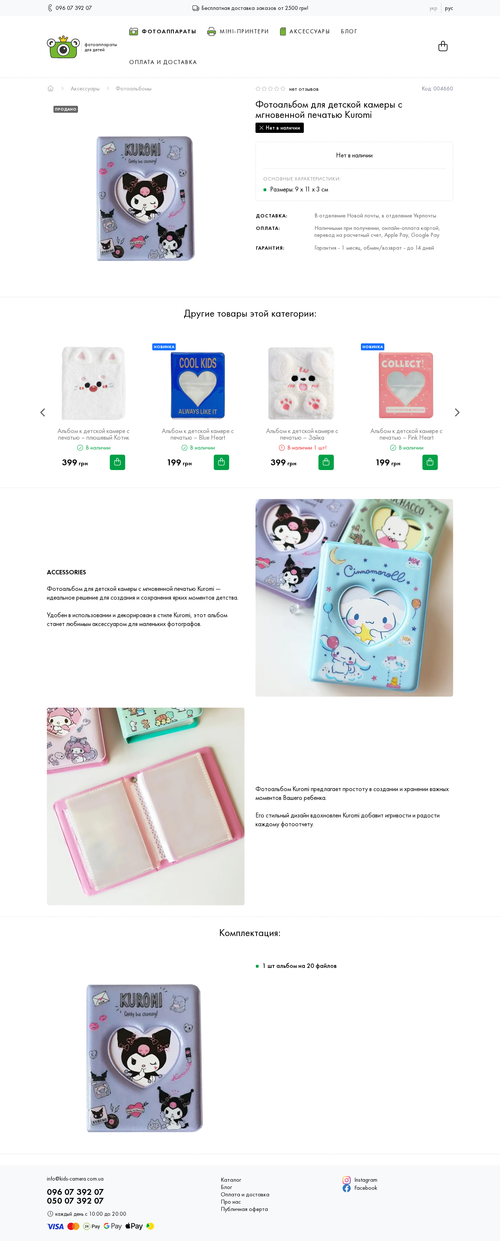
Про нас (231, 1201)
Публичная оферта (244, 1209)
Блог (226, 1187)
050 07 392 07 (75, 1200)
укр (433, 8)
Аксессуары (85, 88)
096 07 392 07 (73, 8)
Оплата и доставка (245, 1194)
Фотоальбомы (134, 88)
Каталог (231, 1180)
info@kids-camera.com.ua (75, 1179)
